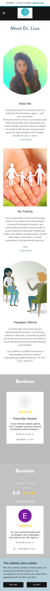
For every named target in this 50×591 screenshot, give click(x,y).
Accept (36, 585)
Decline (13, 585)
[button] (4, 13)
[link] (25, 13)
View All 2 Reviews (25, 501)
